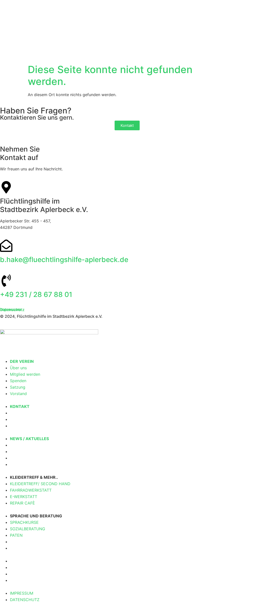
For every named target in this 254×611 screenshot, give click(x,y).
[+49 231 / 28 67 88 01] (6, 280)
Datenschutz (12, 309)
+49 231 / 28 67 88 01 (36, 294)
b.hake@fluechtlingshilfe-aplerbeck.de (64, 259)
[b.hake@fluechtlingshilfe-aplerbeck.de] (6, 245)
